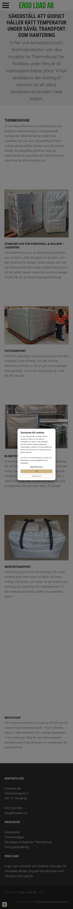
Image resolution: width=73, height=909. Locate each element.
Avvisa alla (36, 476)
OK (36, 471)
